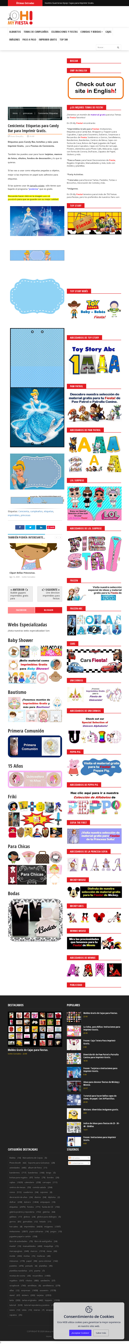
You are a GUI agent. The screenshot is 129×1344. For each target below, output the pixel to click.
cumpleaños (36, 511)
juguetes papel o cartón (20, 1236)
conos (12, 1192)
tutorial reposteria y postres (36, 1305)
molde (12, 1256)
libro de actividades (18, 1241)
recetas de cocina (17, 1275)
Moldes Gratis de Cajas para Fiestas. (28, 1050)
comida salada (39, 1187)
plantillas (43, 1266)
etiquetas (48, 511)
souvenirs (44, 1290)
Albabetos (15, 31)
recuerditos (37, 1275)
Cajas (108, 31)
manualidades (29, 1246)
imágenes (48, 1226)
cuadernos (28, 1192)
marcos (34, 1251)
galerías (46, 1212)
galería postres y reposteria (21, 1212)
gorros (12, 1221)
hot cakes (13, 1226)
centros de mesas (17, 1187)
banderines (14, 1172)
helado (42, 1221)
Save (52, 527)
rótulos (29, 1280)
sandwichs (45, 1280)
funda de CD (47, 1207)
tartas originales (29, 1300)
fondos (30, 1207)
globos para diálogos (46, 1216)
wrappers (50, 1310)
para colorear (45, 1261)
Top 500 (64, 39)
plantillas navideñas (18, 1270)
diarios (37, 1197)
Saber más (101, 1332)
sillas (11, 1290)
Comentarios (77, 1163)
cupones (44, 1192)
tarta (11, 1300)
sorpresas (25, 1290)
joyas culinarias (36, 1231)
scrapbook (14, 1285)
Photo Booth (15, 1162)
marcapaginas (15, 1251)
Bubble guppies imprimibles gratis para (19, 595)
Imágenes (14, 39)
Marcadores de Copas (33, 1157)
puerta (37, 1270)
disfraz (12, 1202)
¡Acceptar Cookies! (80, 1332)
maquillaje (48, 1246)
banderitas (33, 1172)
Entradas (75, 1157)
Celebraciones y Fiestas (64, 31)
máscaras (13, 1261)
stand (11, 1295)
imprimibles (14, 515)
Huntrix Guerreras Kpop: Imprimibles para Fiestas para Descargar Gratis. (79, 3)
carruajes (46, 1182)
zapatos (13, 1315)
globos (27, 1216)
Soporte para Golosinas (38, 1162)
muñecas (41, 1256)
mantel (12, 1246)
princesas (28, 113)
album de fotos (35, 1167)
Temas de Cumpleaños (36, 31)
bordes (50, 1177)
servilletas (32, 1285)
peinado (29, 1266)
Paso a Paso (29, 39)
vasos (12, 1310)
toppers (48, 1300)
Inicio (15, 113)
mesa (49, 1251)
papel (29, 1261)
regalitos (13, 1280)
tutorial (12, 1305)
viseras (37, 1310)
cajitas (12, 1182)
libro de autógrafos (43, 1241)
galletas (12, 1216)
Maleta (12, 1157)
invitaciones (14, 1231)
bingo (48, 1172)
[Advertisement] (35, 80)
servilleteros (48, 1285)
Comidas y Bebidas (90, 31)
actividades (14, 1167)
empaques (45, 1202)
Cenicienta (23, 511)
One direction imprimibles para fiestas (51, 595)
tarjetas (40, 1295)
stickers (25, 1295)
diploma (52, 1197)
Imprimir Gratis (48, 39)
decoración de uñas (18, 1197)
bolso (37, 1177)
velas (24, 1310)
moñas (27, 1256)
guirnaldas (27, 1221)
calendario (29, 1182)
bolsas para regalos (18, 1177)
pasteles (13, 1266)
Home (49, 1336)
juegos (53, 1231)
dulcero (27, 1202)
